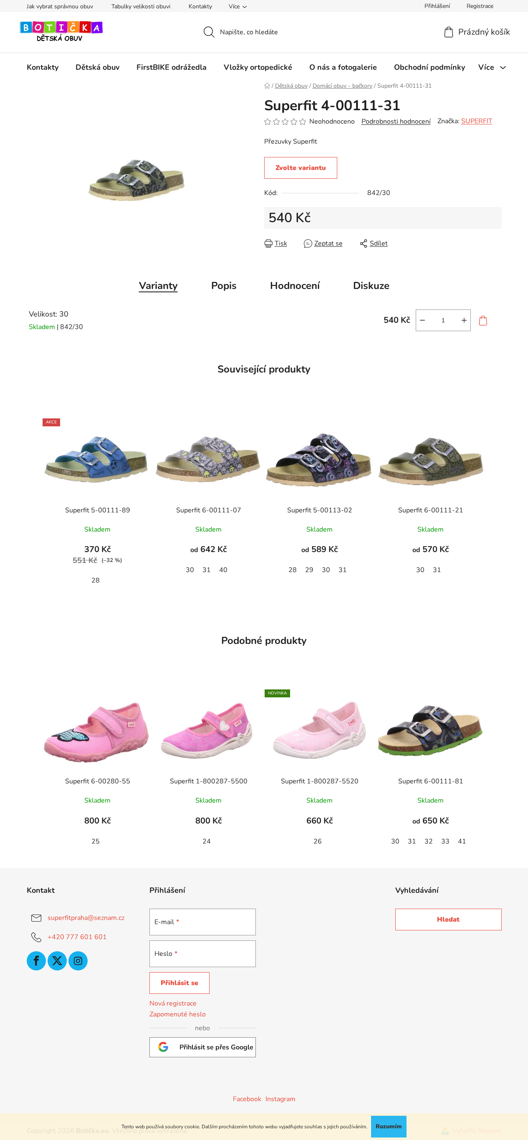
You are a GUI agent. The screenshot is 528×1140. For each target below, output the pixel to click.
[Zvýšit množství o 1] (464, 320)
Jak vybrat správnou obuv (60, 6)
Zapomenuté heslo (177, 1014)
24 (206, 841)
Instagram (280, 1099)
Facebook (247, 1099)
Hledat (448, 919)
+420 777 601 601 (77, 936)
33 (445, 841)
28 (95, 580)
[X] (57, 960)
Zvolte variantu (300, 167)
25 (95, 841)
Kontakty (200, 6)
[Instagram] (78, 960)
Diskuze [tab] (371, 285)
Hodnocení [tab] (295, 285)
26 (317, 841)
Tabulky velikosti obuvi (140, 6)
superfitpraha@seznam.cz (86, 917)
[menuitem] (42, 67)
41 (462, 841)
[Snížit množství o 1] (422, 320)
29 (309, 570)
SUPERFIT (477, 121)
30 (190, 570)
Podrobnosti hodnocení (396, 121)
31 (206, 570)
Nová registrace (173, 1003)
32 (428, 841)
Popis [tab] (224, 285)
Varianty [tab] (158, 285)
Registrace (480, 6)
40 (223, 570)
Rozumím (389, 1126)
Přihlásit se (179, 983)
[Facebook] (36, 960)
